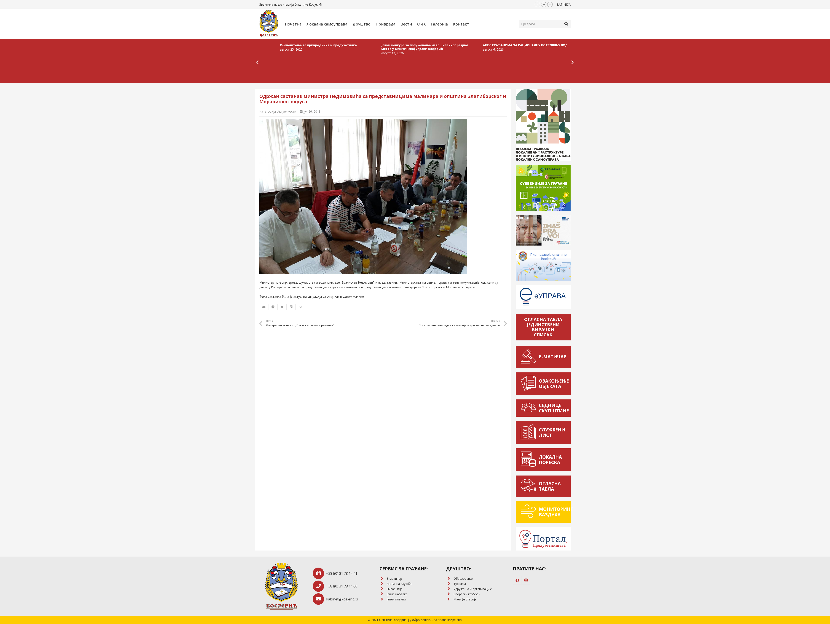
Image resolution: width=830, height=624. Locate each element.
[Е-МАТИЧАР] (529, 357)
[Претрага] (566, 24)
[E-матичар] (383, 578)
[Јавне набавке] (383, 594)
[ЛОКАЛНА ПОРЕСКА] (529, 460)
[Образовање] (449, 578)
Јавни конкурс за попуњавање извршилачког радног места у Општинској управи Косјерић (361, 47)
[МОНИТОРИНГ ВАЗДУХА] (529, 511)
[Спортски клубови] (449, 594)
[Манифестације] (449, 599)
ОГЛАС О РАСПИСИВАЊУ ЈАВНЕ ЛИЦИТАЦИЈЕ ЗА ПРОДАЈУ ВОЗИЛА (565, 47)
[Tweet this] (282, 307)
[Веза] (268, 23)
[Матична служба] (383, 583)
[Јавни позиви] (383, 599)
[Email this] (263, 307)
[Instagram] (526, 580)
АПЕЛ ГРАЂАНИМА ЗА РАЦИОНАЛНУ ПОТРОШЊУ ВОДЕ (462, 45)
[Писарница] (383, 589)
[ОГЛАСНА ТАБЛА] (529, 486)
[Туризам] (449, 583)
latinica (564, 4)
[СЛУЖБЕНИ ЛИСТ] (529, 432)
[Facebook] (517, 580)
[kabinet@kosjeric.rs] (319, 599)
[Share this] (273, 307)
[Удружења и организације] (449, 589)
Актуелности (286, 111)
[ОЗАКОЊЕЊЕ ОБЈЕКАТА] (529, 384)
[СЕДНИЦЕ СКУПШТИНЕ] (529, 408)
